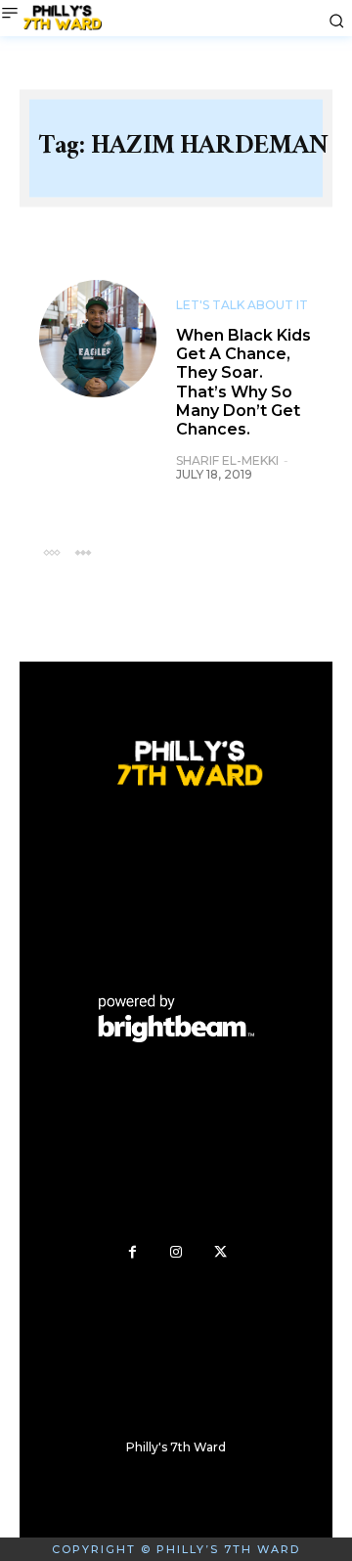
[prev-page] (51, 551)
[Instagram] (176, 1252)
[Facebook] (132, 1252)
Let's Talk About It (242, 305)
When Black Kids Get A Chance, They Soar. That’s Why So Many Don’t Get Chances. (243, 382)
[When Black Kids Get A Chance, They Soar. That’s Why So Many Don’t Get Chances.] (97, 338)
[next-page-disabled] (82, 551)
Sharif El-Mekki (227, 460)
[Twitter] (220, 1252)
